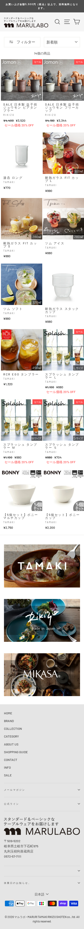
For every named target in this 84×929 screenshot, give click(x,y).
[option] (42, 6)
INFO (7, 767)
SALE (8, 775)
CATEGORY (11, 736)
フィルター (25, 42)
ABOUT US (11, 744)
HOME (8, 713)
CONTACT (10, 760)
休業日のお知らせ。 (18, 882)
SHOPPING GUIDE (16, 752)
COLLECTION (13, 729)
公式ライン (11, 803)
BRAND (9, 721)
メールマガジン (14, 789)
